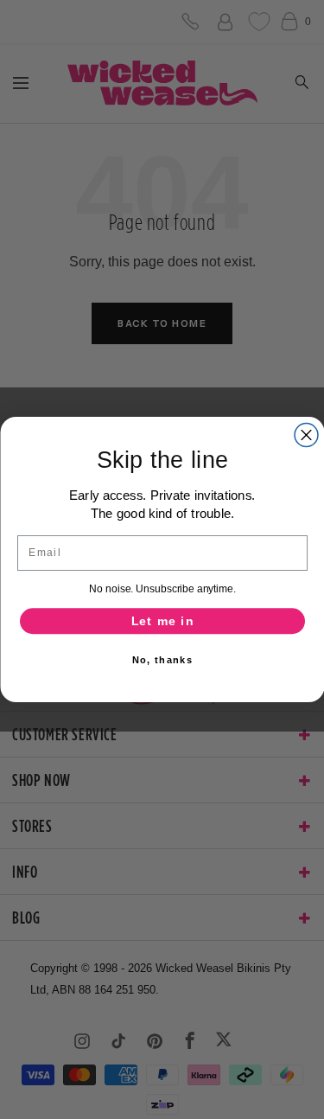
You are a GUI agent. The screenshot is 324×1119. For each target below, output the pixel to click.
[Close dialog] (306, 435)
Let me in (162, 621)
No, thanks (162, 660)
